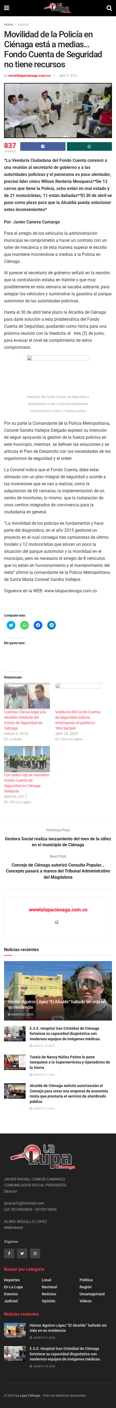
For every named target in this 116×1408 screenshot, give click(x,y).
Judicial (23, 24)
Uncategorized (92, 1294)
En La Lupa (13, 1287)
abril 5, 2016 (68, 75)
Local (46, 1280)
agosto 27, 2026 (22, 1014)
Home (8, 24)
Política (86, 1280)
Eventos (11, 1294)
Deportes (12, 1280)
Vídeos (85, 1301)
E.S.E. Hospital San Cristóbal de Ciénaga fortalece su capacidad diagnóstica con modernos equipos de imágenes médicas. (65, 1033)
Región (86, 1287)
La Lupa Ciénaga (28, 1395)
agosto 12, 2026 (43, 1074)
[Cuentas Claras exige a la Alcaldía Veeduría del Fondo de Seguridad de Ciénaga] (27, 696)
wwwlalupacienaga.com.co (29, 75)
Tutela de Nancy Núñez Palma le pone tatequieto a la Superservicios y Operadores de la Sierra (70, 1062)
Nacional (49, 1287)
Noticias (49, 1294)
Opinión (48, 1301)
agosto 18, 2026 (43, 1045)
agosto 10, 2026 (43, 1108)
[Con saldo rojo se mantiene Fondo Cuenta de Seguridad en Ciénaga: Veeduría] (27, 759)
